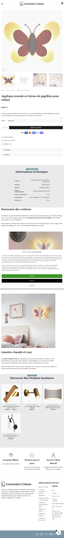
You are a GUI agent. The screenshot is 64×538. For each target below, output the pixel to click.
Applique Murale (11, 90)
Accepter (32, 276)
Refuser (32, 281)
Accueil (3, 90)
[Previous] (4, 41)
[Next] (59, 41)
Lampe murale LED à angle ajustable (31, 407)
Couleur (3, 120)
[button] (2, 4)
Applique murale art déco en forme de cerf (11, 436)
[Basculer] (2, 150)
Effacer (61, 117)
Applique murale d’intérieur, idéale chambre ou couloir (53, 407)
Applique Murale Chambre (23, 90)
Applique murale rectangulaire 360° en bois (11, 407)
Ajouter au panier (35, 127)
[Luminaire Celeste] (32, 4)
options (32, 285)
